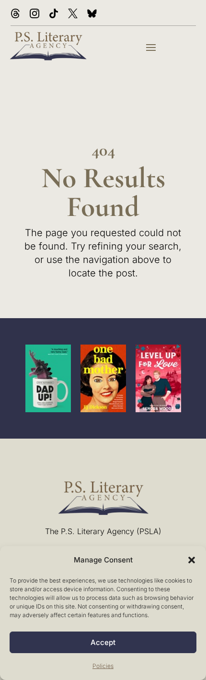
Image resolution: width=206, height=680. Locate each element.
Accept (103, 642)
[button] (191, 560)
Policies (103, 665)
